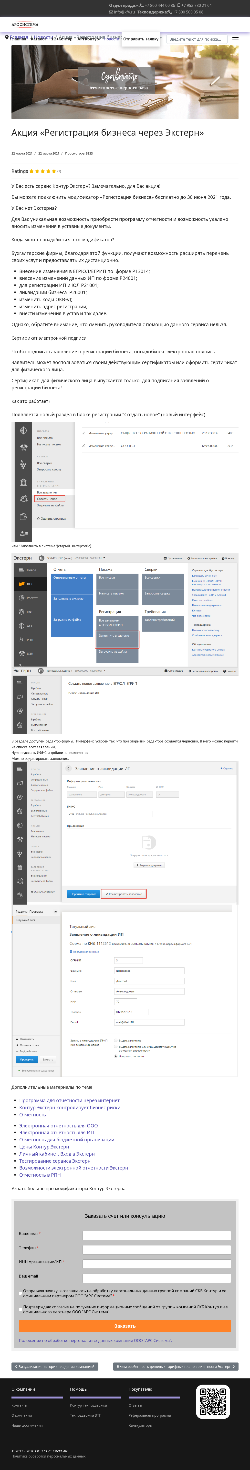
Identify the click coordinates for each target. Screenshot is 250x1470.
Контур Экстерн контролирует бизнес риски (69, 1107)
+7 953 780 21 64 (196, 5)
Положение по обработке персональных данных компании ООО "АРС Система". (95, 1340)
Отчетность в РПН (40, 1174)
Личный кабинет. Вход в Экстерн (57, 1153)
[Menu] (235, 39)
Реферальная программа (150, 1415)
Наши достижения (27, 1425)
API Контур (88, 39)
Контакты (19, 1405)
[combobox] (197, 39)
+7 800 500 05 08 (188, 12)
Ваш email (28, 1276)
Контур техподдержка (88, 1405)
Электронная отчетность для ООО (58, 1125)
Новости (111, 39)
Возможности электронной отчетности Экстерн (73, 1167)
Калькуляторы (141, 1425)
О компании (21, 1415)
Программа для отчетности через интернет (69, 1100)
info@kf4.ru (124, 12)
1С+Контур (62, 39)
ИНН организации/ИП (42, 1262)
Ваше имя (30, 1233)
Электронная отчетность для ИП (56, 1132)
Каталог (38, 39)
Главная (18, 39)
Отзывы (135, 1405)
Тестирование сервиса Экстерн (55, 1161)
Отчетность (32, 1114)
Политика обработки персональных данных (48, 1456)
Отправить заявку (140, 39)
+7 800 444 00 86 (160, 5)
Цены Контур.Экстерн (44, 1146)
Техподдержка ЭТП (86, 1415)
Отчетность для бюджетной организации (66, 1139)
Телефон (29, 1247)
